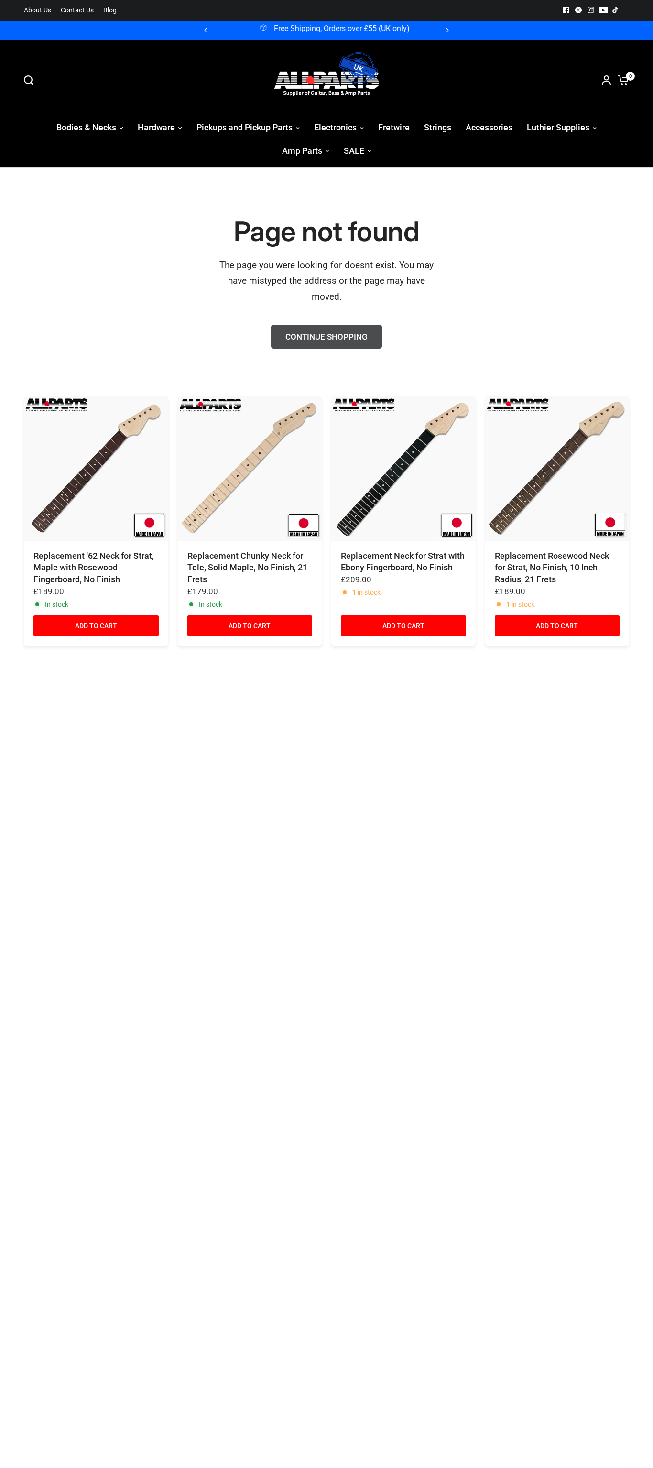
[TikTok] (615, 10)
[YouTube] (603, 10)
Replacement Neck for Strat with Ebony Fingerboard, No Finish (403, 562)
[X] (578, 10)
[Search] (31, 80)
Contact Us (77, 10)
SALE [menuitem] (354, 151)
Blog (110, 10)
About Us (37, 10)
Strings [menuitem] (437, 127)
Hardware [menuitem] (156, 127)
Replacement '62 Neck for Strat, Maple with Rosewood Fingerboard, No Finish (93, 567)
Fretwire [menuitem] (394, 127)
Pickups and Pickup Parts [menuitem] (244, 127)
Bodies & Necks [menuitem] (86, 127)
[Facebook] (566, 10)
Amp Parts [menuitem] (302, 151)
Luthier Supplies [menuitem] (558, 127)
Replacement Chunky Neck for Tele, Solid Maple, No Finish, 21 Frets (247, 567)
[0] (621, 80)
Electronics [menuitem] (335, 127)
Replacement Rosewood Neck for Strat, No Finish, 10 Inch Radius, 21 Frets (552, 567)
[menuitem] (40, 10)
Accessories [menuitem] (489, 127)
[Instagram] (591, 10)
